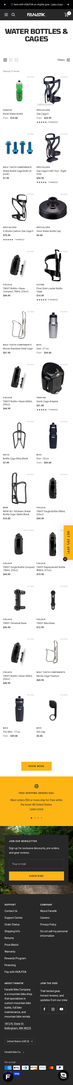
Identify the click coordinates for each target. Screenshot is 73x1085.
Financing (10, 965)
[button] (5, 60)
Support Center (13, 917)
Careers (45, 917)
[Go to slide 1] (31, 817)
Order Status (12, 924)
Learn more (36, 809)
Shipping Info (12, 931)
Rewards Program (15, 958)
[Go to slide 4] (41, 817)
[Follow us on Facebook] (44, 1009)
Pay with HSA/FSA (15, 971)
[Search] (13, 14)
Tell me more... (53, 4)
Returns (9, 938)
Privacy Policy (48, 924)
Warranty (9, 951)
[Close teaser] (65, 559)
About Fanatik (48, 910)
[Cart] (67, 15)
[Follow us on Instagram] (53, 1009)
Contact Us (10, 910)
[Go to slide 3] (38, 817)
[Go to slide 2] (34, 817)
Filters (61, 59)
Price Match (11, 944)
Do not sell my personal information (54, 933)
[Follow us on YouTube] (61, 1009)
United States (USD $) (18, 1041)
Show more (36, 766)
